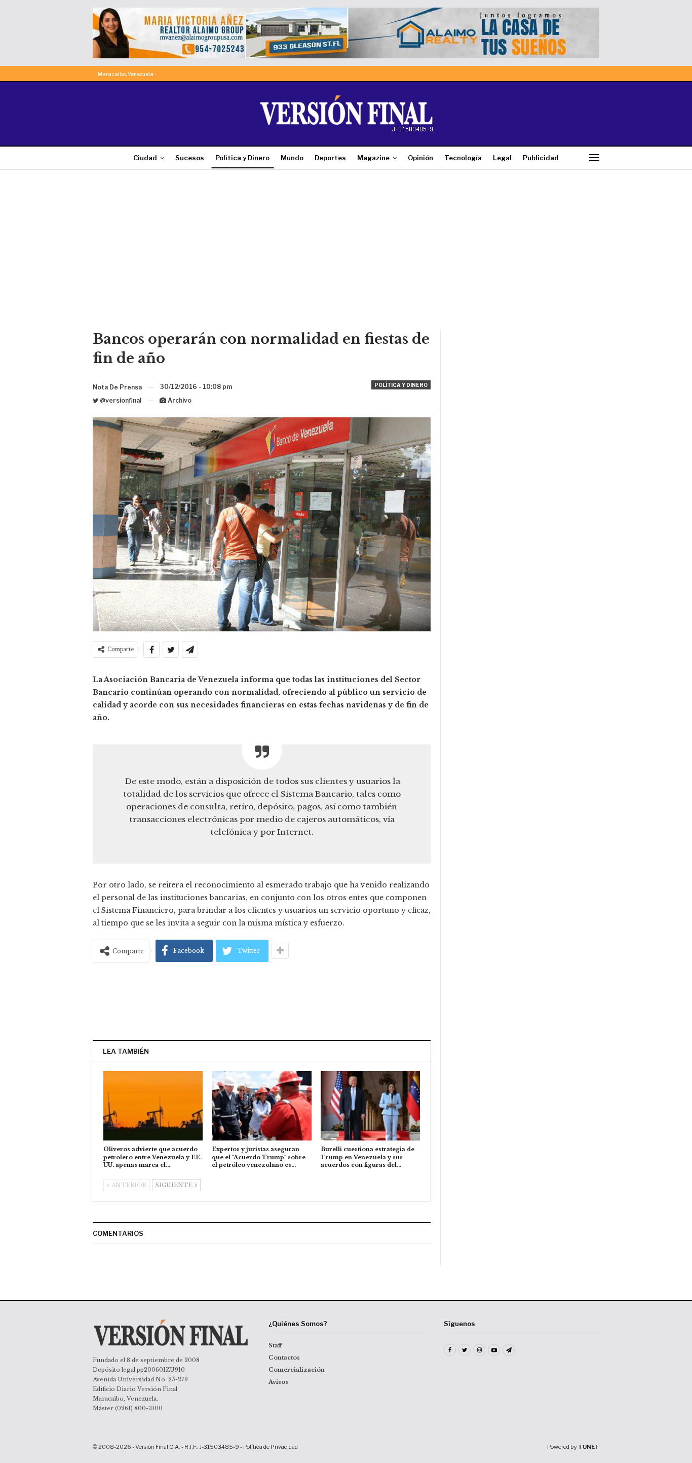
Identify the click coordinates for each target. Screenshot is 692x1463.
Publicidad (541, 158)
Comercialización (296, 1369)
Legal (502, 158)
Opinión (420, 158)
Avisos (278, 1381)
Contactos (284, 1357)
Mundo (292, 158)
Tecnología (463, 158)
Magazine (373, 158)
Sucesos (189, 158)
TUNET (588, 1446)
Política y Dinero (242, 158)
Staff (275, 1345)
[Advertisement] (346, 254)
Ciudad (145, 158)
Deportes (330, 158)
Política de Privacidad (270, 1446)
